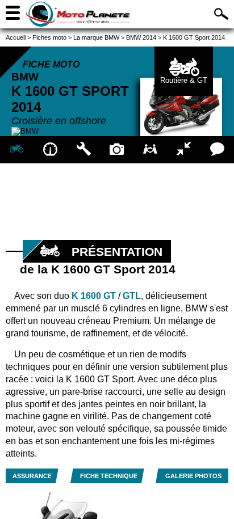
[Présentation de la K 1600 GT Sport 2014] (17, 149)
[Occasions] (150, 149)
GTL (132, 296)
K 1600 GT (94, 296)
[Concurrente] (183, 149)
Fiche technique (108, 475)
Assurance (32, 475)
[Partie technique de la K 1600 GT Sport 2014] (84, 149)
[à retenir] (50, 149)
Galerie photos (193, 475)
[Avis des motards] (217, 149)
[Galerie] (117, 149)
